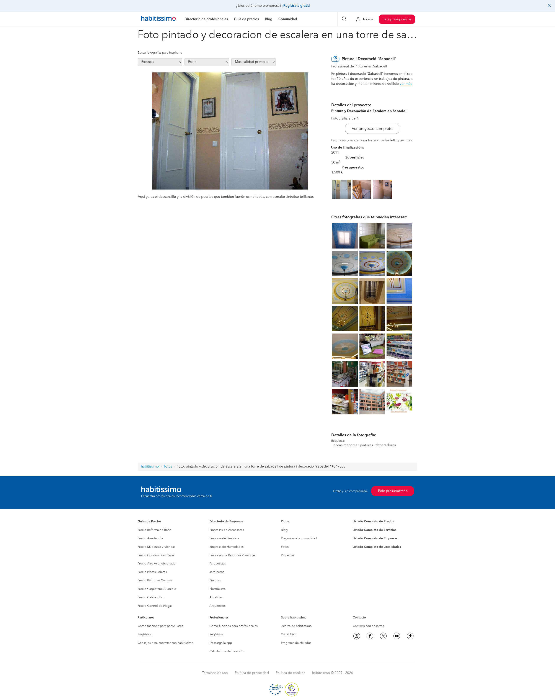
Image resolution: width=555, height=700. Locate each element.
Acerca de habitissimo (296, 626)
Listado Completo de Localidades (377, 546)
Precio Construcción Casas (156, 555)
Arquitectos (217, 605)
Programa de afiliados (296, 642)
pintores (366, 445)
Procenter (287, 555)
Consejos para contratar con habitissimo (165, 642)
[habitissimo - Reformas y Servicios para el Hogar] (158, 19)
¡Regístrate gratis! (296, 6)
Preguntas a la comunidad (299, 538)
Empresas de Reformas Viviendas (232, 555)
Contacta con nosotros (368, 626)
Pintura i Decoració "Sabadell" (369, 59)
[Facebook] (370, 636)
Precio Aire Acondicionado (157, 563)
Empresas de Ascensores (226, 530)
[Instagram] (357, 636)
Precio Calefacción (150, 597)
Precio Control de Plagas (155, 605)
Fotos (285, 546)
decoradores (385, 445)
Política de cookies (290, 673)
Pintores (215, 580)
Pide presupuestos (396, 19)
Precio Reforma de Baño (154, 530)
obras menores (345, 445)
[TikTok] (410, 636)
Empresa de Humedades (226, 546)
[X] (383, 636)
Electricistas (217, 588)
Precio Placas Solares (152, 572)
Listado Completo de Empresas (375, 538)
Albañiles (215, 597)
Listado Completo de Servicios (374, 530)
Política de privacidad (252, 673)
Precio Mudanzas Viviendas (156, 546)
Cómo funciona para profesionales (233, 626)
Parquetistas (217, 563)
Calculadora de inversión (226, 651)
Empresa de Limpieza (224, 538)
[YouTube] (397, 636)
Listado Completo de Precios (373, 521)
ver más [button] (406, 84)
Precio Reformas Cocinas (155, 580)
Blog (284, 530)
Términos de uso (215, 673)
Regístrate (144, 634)
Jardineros (216, 572)
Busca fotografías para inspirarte (160, 52)
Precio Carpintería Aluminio (157, 588)
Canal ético (289, 634)
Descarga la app (220, 642)
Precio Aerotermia (150, 538)
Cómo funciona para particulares (160, 626)
